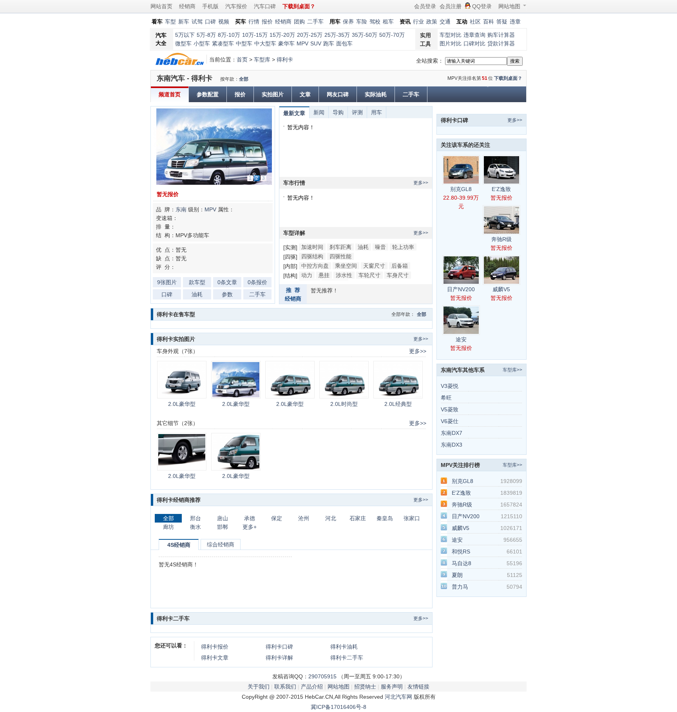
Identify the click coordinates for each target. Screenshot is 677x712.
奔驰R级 (501, 239)
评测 (357, 112)
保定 (276, 518)
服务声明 (392, 686)
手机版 (210, 6)
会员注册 (451, 6)
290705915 (322, 676)
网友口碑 (338, 94)
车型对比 (451, 35)
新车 (183, 21)
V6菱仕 (449, 421)
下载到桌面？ (508, 78)
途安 (461, 339)
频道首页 (170, 94)
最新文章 (294, 113)
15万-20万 (282, 35)
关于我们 (259, 686)
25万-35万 (337, 35)
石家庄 (357, 518)
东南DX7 (451, 433)
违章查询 (474, 35)
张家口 (412, 518)
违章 (515, 21)
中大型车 (265, 43)
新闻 (318, 112)
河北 (330, 518)
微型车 (183, 43)
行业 (418, 21)
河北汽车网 (398, 697)
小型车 (202, 43)
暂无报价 (168, 194)
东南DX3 (451, 445)
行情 (253, 21)
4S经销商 (178, 545)
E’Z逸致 (501, 189)
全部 (243, 79)
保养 (348, 21)
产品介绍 (312, 686)
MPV (302, 43)
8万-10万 (229, 35)
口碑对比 (474, 43)
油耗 (197, 294)
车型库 (262, 59)
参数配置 (208, 94)
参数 (227, 294)
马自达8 (461, 563)
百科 (488, 21)
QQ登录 (482, 6)
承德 (249, 518)
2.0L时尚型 (344, 404)
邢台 (195, 518)
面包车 (344, 43)
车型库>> (512, 370)
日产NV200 (461, 289)
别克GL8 (461, 189)
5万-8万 (206, 35)
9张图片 (167, 282)
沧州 (303, 518)
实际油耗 (376, 94)
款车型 (197, 282)
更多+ (250, 527)
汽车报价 (236, 6)
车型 (170, 21)
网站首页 (161, 6)
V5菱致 (449, 409)
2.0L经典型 (398, 404)
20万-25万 (309, 35)
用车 (376, 112)
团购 (299, 21)
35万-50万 (364, 35)
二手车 (315, 21)
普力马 (460, 587)
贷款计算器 (501, 43)
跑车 (328, 43)
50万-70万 (392, 35)
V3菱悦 (449, 386)
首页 (242, 59)
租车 (388, 21)
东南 (181, 209)
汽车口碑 (265, 6)
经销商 (187, 6)
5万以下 (185, 35)
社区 (475, 21)
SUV (315, 43)
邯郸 (222, 527)
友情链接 (418, 686)
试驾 (197, 21)
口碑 (210, 21)
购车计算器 (501, 35)
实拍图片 (273, 94)
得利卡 (285, 59)
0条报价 (257, 282)
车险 (361, 21)
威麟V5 (501, 289)
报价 (267, 21)
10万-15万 (255, 35)
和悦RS (461, 551)
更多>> (420, 183)
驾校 (374, 21)
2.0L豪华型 (181, 404)
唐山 (222, 518)
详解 (279, 657)
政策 (431, 21)
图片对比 (451, 43)
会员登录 (425, 6)
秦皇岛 (385, 518)
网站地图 (509, 6)
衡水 (195, 527)
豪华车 (286, 43)
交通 (445, 21)
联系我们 (285, 686)
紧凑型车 (223, 43)
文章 (305, 94)
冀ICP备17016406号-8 (338, 707)
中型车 (244, 43)
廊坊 (168, 527)
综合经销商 (220, 544)
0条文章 (227, 282)
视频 (223, 21)
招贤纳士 (365, 686)
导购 (338, 112)
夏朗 (457, 575)
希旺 (446, 398)
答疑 (501, 21)
